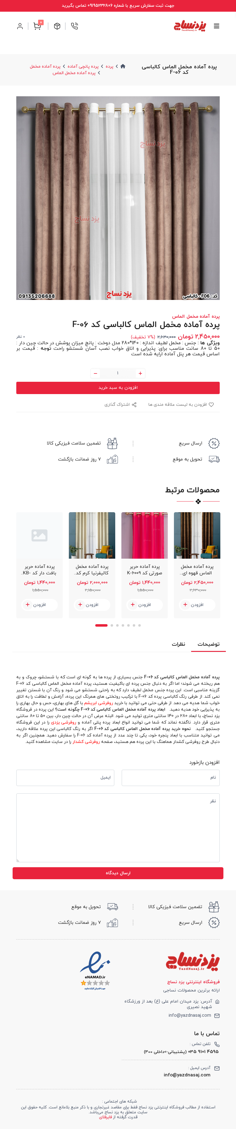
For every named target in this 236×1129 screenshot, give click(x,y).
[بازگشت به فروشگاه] (190, 26)
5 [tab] (128, 625)
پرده (109, 67)
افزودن (39, 605)
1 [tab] (101, 625)
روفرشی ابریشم (98, 703)
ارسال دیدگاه (118, 873)
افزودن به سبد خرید (118, 388)
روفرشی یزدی (63, 722)
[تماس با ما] (74, 26)
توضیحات (208, 644)
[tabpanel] (39, 565)
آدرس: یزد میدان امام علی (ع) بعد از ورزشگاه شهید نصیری (168, 1004)
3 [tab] (117, 625)
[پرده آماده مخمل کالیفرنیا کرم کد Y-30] (92, 535)
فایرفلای (105, 1117)
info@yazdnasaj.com (190, 1016)
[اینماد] (95, 971)
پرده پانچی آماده (83, 67)
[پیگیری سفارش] (57, 26)
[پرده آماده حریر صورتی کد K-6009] (144, 535)
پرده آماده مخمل (45, 67)
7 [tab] (139, 625)
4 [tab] (123, 625)
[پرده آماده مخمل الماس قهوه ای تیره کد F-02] (197, 535)
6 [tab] (134, 625)
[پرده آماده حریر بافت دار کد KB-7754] (39, 535)
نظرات (178, 644)
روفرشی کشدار (86, 742)
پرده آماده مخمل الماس (74, 73)
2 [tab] (112, 625)
